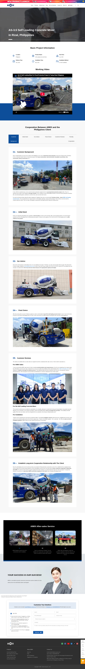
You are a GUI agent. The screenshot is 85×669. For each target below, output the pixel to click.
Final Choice (48, 136)
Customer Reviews (60, 136)
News (47, 5)
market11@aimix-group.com (30, 606)
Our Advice (36, 136)
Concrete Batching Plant (11, 652)
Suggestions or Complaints (32, 657)
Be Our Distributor (52, 5)
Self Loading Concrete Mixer (12, 653)
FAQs (28, 653)
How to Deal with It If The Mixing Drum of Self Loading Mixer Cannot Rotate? (14, 595)
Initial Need (25, 136)
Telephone (82, 654)
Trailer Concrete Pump (11, 657)
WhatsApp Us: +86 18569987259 (53, 606)
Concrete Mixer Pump (11, 655)
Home (32, 5)
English (70, 5)
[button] (83, 657)
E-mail (83, 646)
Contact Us (59, 5)
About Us (65, 5)
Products (36, 5)
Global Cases (42, 5)
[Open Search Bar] (78, 5)
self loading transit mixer (29, 266)
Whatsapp (82, 642)
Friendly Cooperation (71, 139)
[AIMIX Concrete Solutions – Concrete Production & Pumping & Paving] (10, 5)
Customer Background (14, 139)
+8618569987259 (55, 653)
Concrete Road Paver (11, 658)
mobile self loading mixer (64, 368)
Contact (83, 662)
